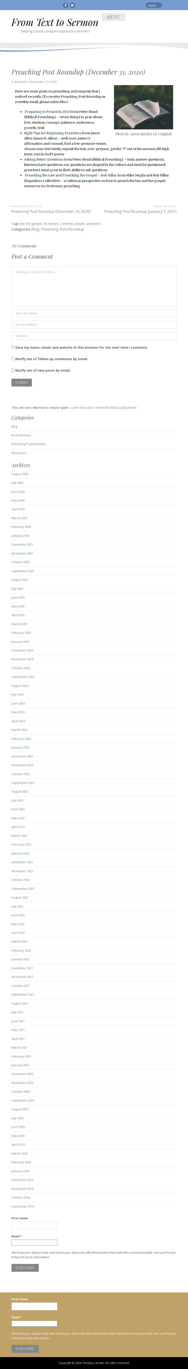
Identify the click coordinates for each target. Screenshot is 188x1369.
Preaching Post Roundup (62, 229)
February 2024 (21, 739)
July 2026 (17, 483)
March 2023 (19, 836)
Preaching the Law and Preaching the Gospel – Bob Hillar (71, 175)
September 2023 (22, 783)
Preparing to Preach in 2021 (47, 112)
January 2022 (20, 959)
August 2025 (19, 580)
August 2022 (19, 897)
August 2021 (19, 1003)
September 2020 (22, 1100)
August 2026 (19, 474)
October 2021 (20, 986)
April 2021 (18, 1039)
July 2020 (17, 1118)
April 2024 (18, 721)
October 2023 (20, 774)
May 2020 (18, 1136)
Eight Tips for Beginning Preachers (52, 133)
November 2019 (22, 1189)
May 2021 (18, 1030)
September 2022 (22, 889)
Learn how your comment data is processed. (103, 407)
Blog (35, 229)
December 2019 (22, 1180)
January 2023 (20, 853)
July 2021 (17, 1012)
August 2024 (19, 686)
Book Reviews (21, 435)
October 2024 (20, 668)
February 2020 (21, 1162)
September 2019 (22, 1206)
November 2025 (22, 553)
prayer (80, 223)
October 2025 (20, 562)
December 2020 (22, 1074)
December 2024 (22, 650)
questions (93, 223)
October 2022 (20, 880)
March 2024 (19, 730)
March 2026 (19, 518)
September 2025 (22, 571)
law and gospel (31, 223)
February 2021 (21, 1056)
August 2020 (19, 1109)
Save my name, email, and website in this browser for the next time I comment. (81, 347)
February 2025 (21, 633)
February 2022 (21, 950)
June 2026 (18, 492)
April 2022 (18, 933)
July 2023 (17, 800)
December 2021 (22, 968)
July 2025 (17, 589)
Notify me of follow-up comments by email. (51, 359)
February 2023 (21, 844)
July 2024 (17, 694)
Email (16, 1236)
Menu (113, 17)
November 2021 (22, 977)
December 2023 (22, 756)
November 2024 (22, 659)
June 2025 (18, 597)
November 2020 (22, 1083)
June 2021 (18, 1021)
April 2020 (18, 1144)
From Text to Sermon (54, 22)
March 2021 (19, 1047)
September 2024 (22, 677)
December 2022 (22, 862)
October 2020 (20, 1091)
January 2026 (20, 536)
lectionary (51, 223)
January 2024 (20, 747)
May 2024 (18, 712)
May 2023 (18, 818)
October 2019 (20, 1197)
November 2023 (22, 765)
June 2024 (18, 703)
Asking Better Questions (43, 159)
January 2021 (20, 1065)
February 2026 (21, 527)
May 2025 (18, 606)
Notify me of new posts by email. (43, 370)
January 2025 (20, 642)
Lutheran (66, 223)
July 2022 (17, 906)
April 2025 (18, 615)
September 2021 (22, 994)
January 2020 (20, 1171)
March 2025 (19, 624)
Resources (18, 453)
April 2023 (18, 827)
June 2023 (18, 809)
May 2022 (18, 924)
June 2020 (18, 1127)
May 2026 (18, 500)
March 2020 (19, 1153)
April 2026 (18, 509)
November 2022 (22, 871)
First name (19, 1218)
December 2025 (22, 544)
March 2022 (19, 941)
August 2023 (19, 791)
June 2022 (18, 915)
